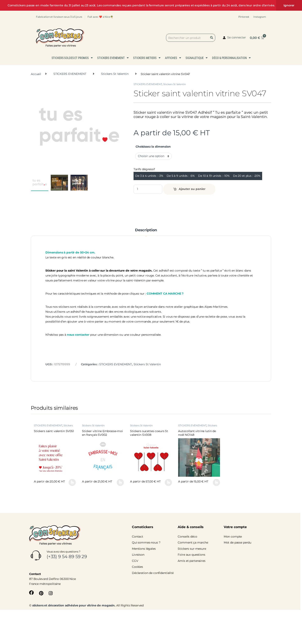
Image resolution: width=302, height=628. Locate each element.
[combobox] (190, 38)
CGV (135, 561)
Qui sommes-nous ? (146, 542)
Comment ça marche (193, 542)
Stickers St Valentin (114, 74)
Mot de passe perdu (237, 542)
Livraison (138, 554)
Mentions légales (144, 549)
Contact (137, 536)
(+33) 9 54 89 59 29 (67, 556)
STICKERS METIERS (145, 58)
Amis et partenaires (191, 561)
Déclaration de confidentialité (153, 573)
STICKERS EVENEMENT (110, 58)
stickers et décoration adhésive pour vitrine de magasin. (73, 605)
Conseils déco (187, 536)
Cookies (137, 567)
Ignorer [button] (289, 5)
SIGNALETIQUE (194, 58)
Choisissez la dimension (153, 146)
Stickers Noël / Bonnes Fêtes (197, 427)
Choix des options (70, 482)
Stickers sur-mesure (192, 549)
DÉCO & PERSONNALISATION (229, 58)
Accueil (36, 74)
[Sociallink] (31, 592)
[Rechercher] (212, 38)
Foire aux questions (191, 554)
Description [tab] (146, 230)
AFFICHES (171, 58)
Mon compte (233, 536)
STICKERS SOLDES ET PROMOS (70, 58)
